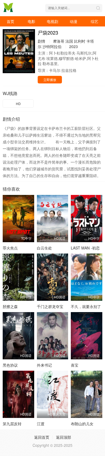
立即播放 (49, 79)
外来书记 (44, 365)
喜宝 (74, 365)
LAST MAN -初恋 (85, 248)
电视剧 (52, 21)
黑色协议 (10, 365)
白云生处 (44, 248)
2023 (73, 46)
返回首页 (41, 437)
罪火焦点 (10, 248)
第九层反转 (12, 423)
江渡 (40, 423)
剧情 (41, 41)
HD (18, 103)
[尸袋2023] (19, 51)
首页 (10, 21)
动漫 (73, 21)
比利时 (79, 41)
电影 (31, 21)
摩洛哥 (58, 41)
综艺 (94, 21)
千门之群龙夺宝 (50, 306)
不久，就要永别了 (86, 306)
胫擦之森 (10, 306)
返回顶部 (63, 437)
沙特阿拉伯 (52, 46)
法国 (69, 41)
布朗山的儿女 (82, 423)
